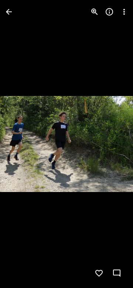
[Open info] (109, 11)
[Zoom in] (94, 11)
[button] (20, 144)
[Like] (99, 273)
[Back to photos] (9, 12)
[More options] (124, 11)
